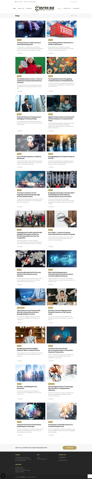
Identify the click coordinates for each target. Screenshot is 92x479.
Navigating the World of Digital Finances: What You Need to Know (28, 349)
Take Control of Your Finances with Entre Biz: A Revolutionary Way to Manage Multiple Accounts (28, 312)
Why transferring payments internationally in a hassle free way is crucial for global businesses (60, 274)
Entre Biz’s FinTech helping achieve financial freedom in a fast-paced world (60, 312)
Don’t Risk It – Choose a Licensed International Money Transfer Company (61, 233)
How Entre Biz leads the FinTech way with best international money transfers (29, 274)
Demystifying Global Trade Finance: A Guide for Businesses (60, 43)
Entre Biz (23, 477)
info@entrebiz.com (63, 460)
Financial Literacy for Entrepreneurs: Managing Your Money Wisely (29, 118)
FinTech (19, 190)
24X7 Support (20, 1)
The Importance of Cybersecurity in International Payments (29, 43)
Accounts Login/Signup (31, 1)
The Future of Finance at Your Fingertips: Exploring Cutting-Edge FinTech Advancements (28, 194)
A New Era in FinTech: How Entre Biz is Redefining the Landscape (29, 425)
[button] (3, 475)
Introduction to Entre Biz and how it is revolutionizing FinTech (60, 425)
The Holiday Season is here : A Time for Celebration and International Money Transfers (29, 80)
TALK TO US (69, 448)
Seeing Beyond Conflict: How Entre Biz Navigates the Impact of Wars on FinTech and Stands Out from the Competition (29, 235)
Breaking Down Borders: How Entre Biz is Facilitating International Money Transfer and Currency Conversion (61, 194)
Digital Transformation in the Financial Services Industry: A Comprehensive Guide (61, 118)
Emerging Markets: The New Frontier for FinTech (61, 157)
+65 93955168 (62, 457)
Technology (51, 383)
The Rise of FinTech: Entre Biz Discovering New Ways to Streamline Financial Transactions (60, 350)
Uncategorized (21, 307)
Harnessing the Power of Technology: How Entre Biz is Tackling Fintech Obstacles (60, 388)
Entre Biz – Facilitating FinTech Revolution (27, 387)
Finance (19, 40)
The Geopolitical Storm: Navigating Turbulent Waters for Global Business (60, 80)
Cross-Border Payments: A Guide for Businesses (29, 157)
